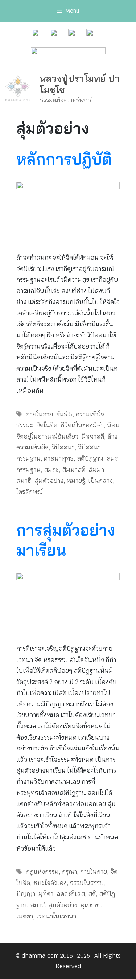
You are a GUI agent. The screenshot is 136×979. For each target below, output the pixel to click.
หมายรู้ (76, 481)
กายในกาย (39, 414)
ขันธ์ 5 (64, 414)
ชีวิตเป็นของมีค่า (82, 425)
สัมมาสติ (73, 470)
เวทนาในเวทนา (56, 916)
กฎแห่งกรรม (42, 872)
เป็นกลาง (100, 481)
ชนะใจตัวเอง (50, 883)
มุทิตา (45, 894)
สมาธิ (37, 905)
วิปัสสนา (63, 447)
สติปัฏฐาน (90, 458)
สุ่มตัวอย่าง (48, 481)
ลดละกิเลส (71, 894)
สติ (92, 894)
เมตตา (24, 916)
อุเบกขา (91, 905)
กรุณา (69, 872)
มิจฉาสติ (93, 436)
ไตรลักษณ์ (29, 492)
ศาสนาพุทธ (59, 458)
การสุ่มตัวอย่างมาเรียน (65, 540)
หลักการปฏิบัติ (64, 159)
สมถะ (51, 470)
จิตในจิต (46, 425)
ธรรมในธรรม (87, 883)
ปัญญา (25, 894)
